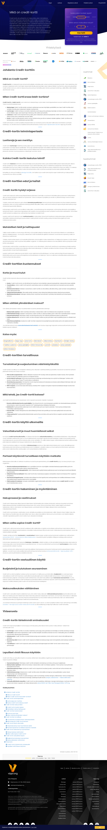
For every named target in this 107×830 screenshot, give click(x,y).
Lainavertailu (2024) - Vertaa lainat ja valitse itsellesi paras (19, 537)
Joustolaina (62, 791)
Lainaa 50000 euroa (77, 806)
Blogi (97, 791)
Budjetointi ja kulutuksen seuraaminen (18, 738)
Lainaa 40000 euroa (77, 804)
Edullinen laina (62, 818)
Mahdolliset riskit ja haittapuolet (16, 709)
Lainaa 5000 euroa (77, 791)
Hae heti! (81, 33)
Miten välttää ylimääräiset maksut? (17, 715)
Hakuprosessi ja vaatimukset (15, 732)
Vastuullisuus (95, 806)
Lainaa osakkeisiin (66, 345)
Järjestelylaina (62, 801)
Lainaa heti (63, 784)
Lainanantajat (95, 794)
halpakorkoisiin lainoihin (53, 124)
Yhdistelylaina (62, 799)
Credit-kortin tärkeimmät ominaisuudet (18, 744)
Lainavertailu (62, 816)
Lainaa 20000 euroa (77, 799)
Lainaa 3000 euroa (77, 787)
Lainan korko (28, 341)
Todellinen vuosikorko (10, 345)
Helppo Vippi (18, 341)
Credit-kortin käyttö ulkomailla (14, 723)
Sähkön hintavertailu (37, 345)
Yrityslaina (96, 782)
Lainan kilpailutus (94, 789)
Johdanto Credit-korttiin (12, 692)
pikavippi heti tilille (26, 172)
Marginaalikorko (8, 341)
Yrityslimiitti (102, 3)
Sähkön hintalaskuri (9, 349)
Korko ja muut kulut (12, 713)
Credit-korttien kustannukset (14, 711)
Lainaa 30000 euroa (77, 801)
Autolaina (63, 811)
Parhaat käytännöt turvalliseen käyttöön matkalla (21, 728)
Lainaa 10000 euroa (77, 794)
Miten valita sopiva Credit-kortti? (16, 734)
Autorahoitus (62, 813)
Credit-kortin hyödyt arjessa (15, 707)
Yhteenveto (8, 742)
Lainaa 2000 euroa (77, 784)
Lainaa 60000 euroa (77, 808)
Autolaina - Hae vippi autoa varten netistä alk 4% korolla (18, 604)
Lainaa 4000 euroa (77, 789)
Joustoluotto (62, 789)
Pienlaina (63, 796)
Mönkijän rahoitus (69, 341)
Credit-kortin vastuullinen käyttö (14, 736)
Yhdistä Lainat (88, 3)
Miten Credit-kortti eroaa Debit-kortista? (19, 697)
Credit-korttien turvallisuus (13, 717)
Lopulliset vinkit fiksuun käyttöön (16, 746)
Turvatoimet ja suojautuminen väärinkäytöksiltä (20, 719)
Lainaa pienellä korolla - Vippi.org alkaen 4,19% (60, 551)
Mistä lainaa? (37, 341)
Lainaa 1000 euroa (77, 782)
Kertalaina (63, 806)
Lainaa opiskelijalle (23, 345)
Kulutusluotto (62, 787)
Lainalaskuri (55, 345)
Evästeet (96, 804)
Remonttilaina (62, 808)
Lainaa (60, 3)
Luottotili (47, 345)
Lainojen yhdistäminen (93, 787)
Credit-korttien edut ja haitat (13, 705)
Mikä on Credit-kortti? (13, 695)
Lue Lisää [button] (33, 827)
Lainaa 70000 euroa (77, 811)
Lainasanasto (7, 64)
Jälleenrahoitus (48, 341)
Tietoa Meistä (95, 796)
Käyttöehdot (95, 801)
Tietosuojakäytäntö (94, 799)
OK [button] (100, 827)
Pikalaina (63, 794)
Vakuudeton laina (61, 804)
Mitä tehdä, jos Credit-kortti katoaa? (17, 721)
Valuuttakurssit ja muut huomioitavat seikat (19, 726)
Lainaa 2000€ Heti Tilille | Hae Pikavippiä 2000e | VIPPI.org (53, 683)
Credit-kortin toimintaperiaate (14, 698)
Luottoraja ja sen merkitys (14, 701)
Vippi (50, 3)
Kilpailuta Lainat (73, 3)
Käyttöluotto (58, 341)
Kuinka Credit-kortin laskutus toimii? (17, 703)
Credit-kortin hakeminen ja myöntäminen (17, 729)
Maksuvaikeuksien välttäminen (16, 740)
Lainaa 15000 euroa (77, 796)
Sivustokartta (95, 808)
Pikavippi (63, 782)
